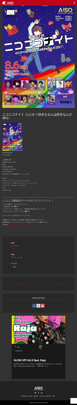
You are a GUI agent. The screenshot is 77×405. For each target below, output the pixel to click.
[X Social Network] (38, 306)
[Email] (42, 306)
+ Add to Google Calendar (16, 283)
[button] (55, 322)
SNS (54, 396)
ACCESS (42, 396)
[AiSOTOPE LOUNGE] (7, 3)
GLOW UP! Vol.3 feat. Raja (30, 360)
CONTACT (48, 396)
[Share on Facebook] (34, 306)
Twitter (35, 392)
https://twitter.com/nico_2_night (18, 224)
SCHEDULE (24, 396)
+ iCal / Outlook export (62, 283)
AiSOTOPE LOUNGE (34, 402)
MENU (30, 396)
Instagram (41, 392)
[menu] (74, 3)
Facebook (38, 392)
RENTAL (36, 396)
